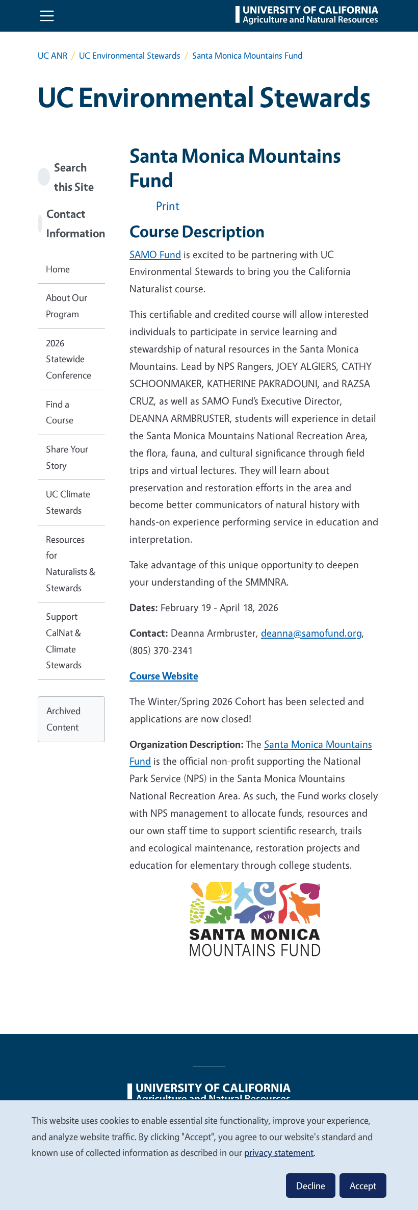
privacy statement (279, 1152)
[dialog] (209, 1154)
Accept (363, 1185)
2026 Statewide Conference (68, 359)
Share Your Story (67, 457)
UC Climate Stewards (68, 502)
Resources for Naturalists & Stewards (70, 563)
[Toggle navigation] (47, 16)
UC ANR (52, 55)
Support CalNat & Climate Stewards (64, 640)
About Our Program (66, 305)
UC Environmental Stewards (129, 55)
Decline (310, 1185)
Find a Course (59, 412)
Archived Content (63, 718)
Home (58, 269)
